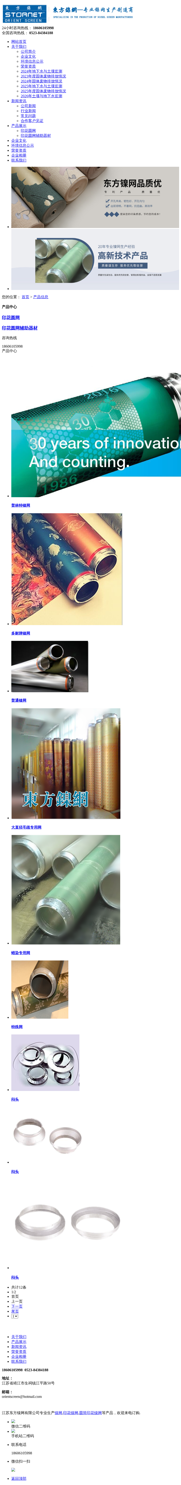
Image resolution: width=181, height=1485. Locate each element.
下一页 (17, 1306)
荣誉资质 (18, 1352)
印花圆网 (11, 317)
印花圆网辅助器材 (20, 327)
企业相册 (18, 1357)
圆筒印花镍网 (90, 1413)
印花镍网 (70, 1413)
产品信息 (40, 297)
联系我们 (18, 1361)
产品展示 (18, 1342)
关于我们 (18, 1337)
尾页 (15, 1311)
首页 (25, 297)
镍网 (58, 1413)
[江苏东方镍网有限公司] (68, 23)
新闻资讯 (18, 1347)
